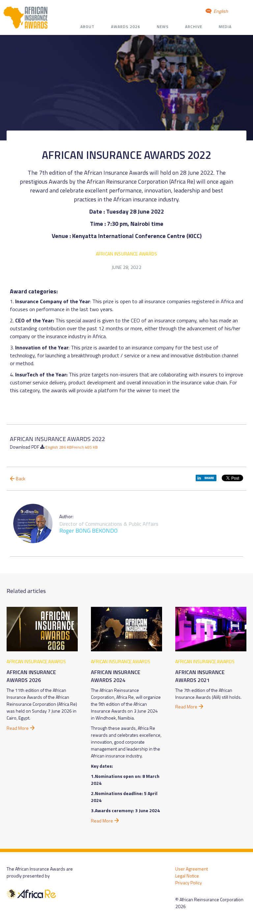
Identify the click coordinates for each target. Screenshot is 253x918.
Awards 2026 (125, 27)
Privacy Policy (188, 882)
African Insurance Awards (126, 253)
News (163, 27)
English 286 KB (58, 447)
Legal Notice (187, 875)
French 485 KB (85, 447)
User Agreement (191, 868)
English (220, 11)
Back (20, 478)
